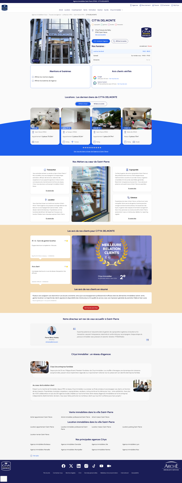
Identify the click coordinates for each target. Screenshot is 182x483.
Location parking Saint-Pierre (132, 427)
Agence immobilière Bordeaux (40, 444)
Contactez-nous (58, 473)
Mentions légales (70, 473)
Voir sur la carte (100, 35)
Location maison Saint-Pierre (101, 427)
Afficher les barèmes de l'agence (45, 81)
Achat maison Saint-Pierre (100, 417)
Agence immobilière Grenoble (71, 444)
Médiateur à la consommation (109, 473)
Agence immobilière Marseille (40, 450)
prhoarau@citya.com (52, 342)
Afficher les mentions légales (44, 77)
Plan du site (46, 473)
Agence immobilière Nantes (101, 450)
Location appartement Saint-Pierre (42, 427)
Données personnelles (90, 473)
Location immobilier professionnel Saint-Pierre (74, 428)
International (124, 473)
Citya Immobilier (115, 10)
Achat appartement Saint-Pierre (41, 417)
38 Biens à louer (83, 104)
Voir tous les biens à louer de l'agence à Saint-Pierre (91, 151)
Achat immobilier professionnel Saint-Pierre (75, 417)
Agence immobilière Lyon (130, 444)
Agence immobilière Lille (100, 444)
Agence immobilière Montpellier (71, 450)
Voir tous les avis (114, 78)
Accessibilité (135, 473)
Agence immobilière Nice (130, 450)
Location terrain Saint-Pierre (39, 434)
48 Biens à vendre (99, 104)
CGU (79, 473)
